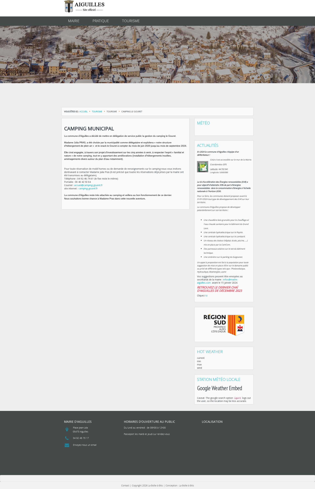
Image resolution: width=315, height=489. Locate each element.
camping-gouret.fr (88, 188)
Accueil (83, 111)
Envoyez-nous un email (84, 444)
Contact (125, 485)
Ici (206, 295)
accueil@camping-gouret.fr (88, 185)
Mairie (73, 20)
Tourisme (131, 20)
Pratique (101, 20)
